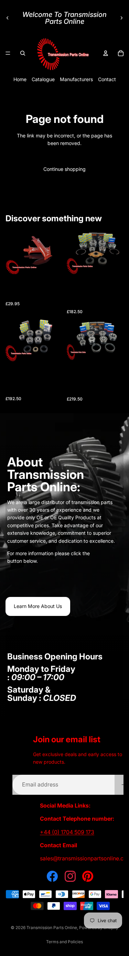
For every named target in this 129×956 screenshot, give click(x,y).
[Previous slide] (7, 18)
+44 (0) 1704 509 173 (67, 832)
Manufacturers (76, 79)
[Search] (22, 53)
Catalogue (43, 79)
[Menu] (8, 53)
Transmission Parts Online (51, 927)
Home (19, 79)
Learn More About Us (38, 606)
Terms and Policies (64, 941)
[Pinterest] (88, 876)
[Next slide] (121, 18)
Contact (107, 79)
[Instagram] (70, 876)
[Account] (105, 53)
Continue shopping (64, 169)
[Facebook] (52, 876)
